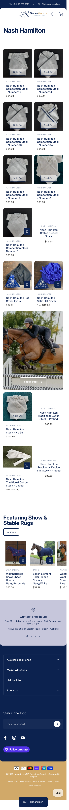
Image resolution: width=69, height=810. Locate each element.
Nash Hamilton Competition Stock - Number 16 (17, 89)
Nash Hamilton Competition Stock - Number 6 (48, 195)
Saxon (36, 570)
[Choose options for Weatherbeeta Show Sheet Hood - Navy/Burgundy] (22, 560)
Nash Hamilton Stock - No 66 (15, 431)
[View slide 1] (27, 636)
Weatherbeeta (13, 570)
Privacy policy (25, 781)
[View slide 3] (35, 636)
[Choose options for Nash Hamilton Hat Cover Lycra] (27, 284)
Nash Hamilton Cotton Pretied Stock (49, 233)
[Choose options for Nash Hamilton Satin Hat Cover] (57, 284)
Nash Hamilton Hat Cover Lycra (17, 299)
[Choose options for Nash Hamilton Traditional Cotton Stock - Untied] (27, 465)
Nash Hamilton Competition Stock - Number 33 (17, 142)
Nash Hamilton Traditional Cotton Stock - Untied (17, 482)
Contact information (33, 785)
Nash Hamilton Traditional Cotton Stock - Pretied (48, 416)
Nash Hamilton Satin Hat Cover (46, 299)
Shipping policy (53, 781)
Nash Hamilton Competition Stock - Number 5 (17, 195)
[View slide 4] (39, 636)
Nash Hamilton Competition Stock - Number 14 (48, 89)
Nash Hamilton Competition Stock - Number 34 (48, 142)
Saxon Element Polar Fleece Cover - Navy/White (42, 578)
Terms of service (38, 781)
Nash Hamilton (13, 82)
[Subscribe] (57, 724)
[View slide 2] (31, 636)
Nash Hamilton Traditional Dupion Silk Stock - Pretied (48, 467)
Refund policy (13, 781)
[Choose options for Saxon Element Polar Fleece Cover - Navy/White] (49, 560)
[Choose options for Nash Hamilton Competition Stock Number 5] (27, 231)
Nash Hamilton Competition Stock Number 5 (17, 248)
